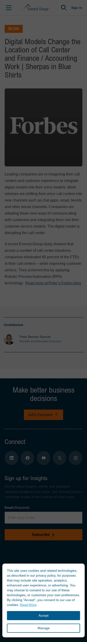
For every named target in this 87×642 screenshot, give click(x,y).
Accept (43, 615)
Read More (28, 605)
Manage (44, 628)
